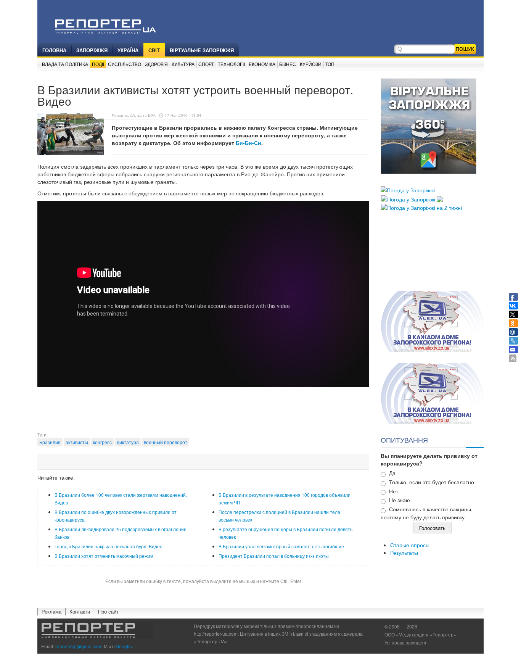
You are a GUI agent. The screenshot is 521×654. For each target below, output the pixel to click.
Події (98, 64)
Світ (154, 50)
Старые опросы (409, 545)
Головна (54, 50)
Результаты (404, 552)
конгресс (102, 442)
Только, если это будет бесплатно (431, 482)
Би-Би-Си (248, 143)
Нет (393, 491)
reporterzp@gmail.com (79, 646)
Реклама (51, 611)
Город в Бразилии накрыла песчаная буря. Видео (108, 546)
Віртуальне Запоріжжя (202, 50)
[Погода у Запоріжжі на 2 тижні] (421, 207)
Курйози (311, 64)
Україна (127, 50)
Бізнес (287, 64)
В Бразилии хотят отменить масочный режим (104, 556)
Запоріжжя (92, 50)
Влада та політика (65, 64)
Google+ (124, 646)
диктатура (128, 442)
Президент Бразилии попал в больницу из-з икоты (274, 556)
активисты (77, 442)
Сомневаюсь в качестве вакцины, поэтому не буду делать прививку (427, 513)
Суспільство (124, 64)
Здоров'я (156, 64)
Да (392, 473)
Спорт (206, 64)
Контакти (79, 611)
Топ (329, 64)
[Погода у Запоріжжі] (408, 189)
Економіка (262, 64)
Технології (231, 64)
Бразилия (50, 442)
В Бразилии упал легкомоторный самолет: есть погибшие (281, 546)
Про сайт (108, 611)
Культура (183, 64)
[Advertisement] (203, 412)
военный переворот (165, 442)
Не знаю (399, 500)
